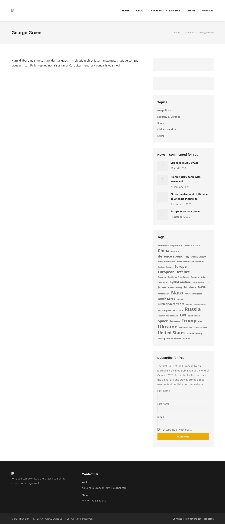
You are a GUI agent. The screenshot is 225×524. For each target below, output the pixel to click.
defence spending (173, 256)
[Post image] (162, 166)
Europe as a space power (186, 211)
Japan (162, 287)
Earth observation (166, 261)
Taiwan (175, 321)
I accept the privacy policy (176, 429)
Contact (177, 518)
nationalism (163, 294)
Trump (189, 320)
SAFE (183, 315)
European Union (198, 277)
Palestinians (199, 304)
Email (160, 416)
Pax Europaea (164, 310)
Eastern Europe (165, 267)
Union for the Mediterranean (193, 327)
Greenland (163, 282)
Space (160, 123)
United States (171, 332)
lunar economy (175, 287)
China (163, 250)
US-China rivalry (194, 333)
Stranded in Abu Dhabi (184, 162)
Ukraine (168, 326)
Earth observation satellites (190, 261)
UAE (200, 321)
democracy (198, 256)
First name (163, 390)
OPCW (189, 304)
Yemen (186, 338)
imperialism (198, 282)
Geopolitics (164, 110)
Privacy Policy (193, 518)
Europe (180, 266)
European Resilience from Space (173, 277)
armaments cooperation (170, 245)
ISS (207, 282)
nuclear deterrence (171, 304)
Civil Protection (166, 129)
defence (175, 251)
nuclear (180, 299)
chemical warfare (192, 245)
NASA (202, 287)
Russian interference (168, 316)
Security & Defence (168, 116)
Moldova (190, 287)
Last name (163, 403)
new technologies (193, 294)
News (160, 135)
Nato (177, 292)
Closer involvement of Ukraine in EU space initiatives (189, 196)
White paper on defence (169, 338)
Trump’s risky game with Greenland (186, 179)
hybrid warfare (180, 282)
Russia (193, 309)
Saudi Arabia (194, 316)
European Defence (174, 272)
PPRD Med (178, 310)
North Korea (166, 299)
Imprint (209, 518)
